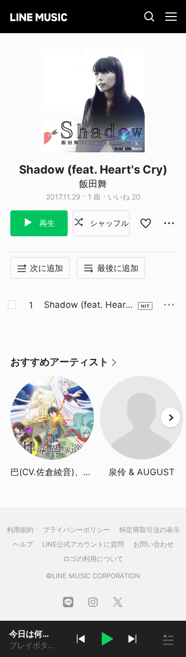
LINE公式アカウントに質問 (83, 544)
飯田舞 (93, 183)
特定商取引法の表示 (149, 529)
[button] (106, 640)
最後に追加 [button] (117, 268)
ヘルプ (23, 544)
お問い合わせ (153, 544)
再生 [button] (46, 223)
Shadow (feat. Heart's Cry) (85, 305)
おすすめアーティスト (64, 365)
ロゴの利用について (93, 558)
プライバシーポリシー (76, 529)
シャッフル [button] (108, 223)
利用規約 (20, 529)
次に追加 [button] (46, 268)
